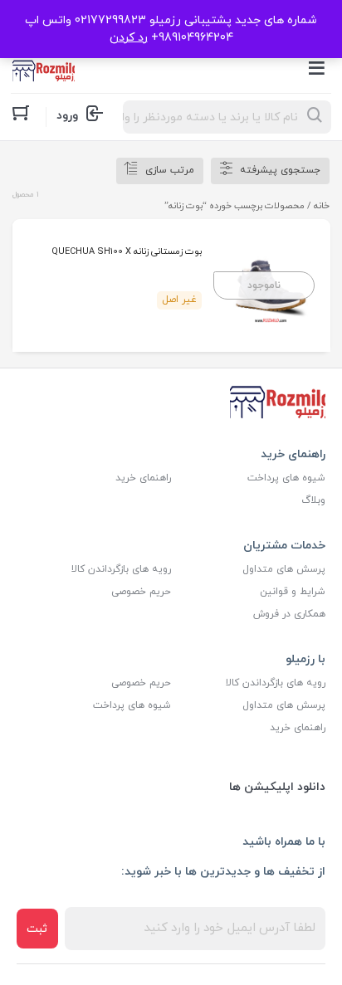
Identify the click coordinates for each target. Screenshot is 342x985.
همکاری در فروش (289, 614)
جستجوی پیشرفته (280, 170)
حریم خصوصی (141, 591)
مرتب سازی (169, 170)
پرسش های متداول (283, 569)
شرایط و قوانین (292, 591)
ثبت (37, 929)
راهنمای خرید (143, 478)
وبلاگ (313, 500)
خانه (322, 205)
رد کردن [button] (129, 38)
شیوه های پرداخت (286, 478)
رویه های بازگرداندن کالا (121, 569)
